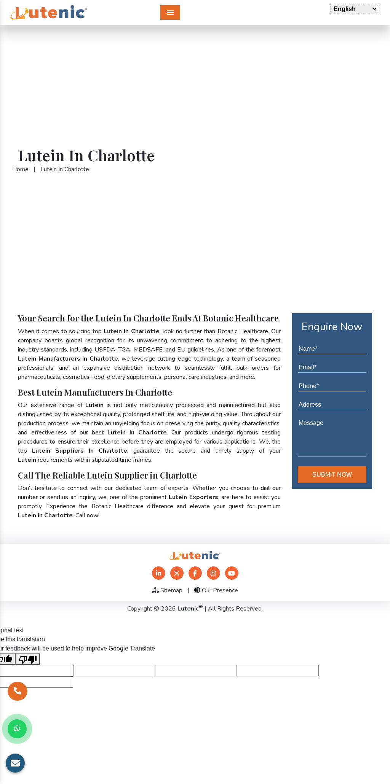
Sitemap (170, 590)
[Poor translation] (28, 659)
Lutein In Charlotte (64, 169)
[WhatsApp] (17, 728)
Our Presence (219, 590)
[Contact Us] (17, 690)
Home (20, 169)
